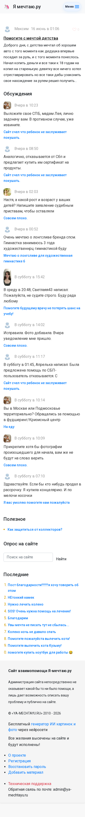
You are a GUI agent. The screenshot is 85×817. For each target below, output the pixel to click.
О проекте (17, 755)
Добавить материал (25, 772)
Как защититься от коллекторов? (35, 529)
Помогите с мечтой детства (31, 38)
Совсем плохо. (16, 218)
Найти (61, 559)
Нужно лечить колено (25, 604)
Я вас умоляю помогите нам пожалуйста (37, 502)
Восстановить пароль (27, 766)
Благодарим (18, 618)
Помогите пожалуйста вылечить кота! (39, 639)
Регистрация (19, 761)
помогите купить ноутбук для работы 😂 (40, 652)
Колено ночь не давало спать (32, 632)
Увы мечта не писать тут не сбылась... (38, 625)
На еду (9, 427)
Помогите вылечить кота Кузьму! (35, 645)
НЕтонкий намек (21, 597)
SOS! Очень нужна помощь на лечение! (39, 611)
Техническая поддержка (29, 783)
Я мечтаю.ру (22, 6)
